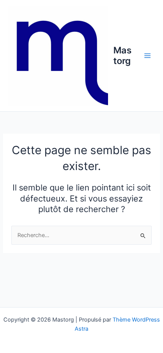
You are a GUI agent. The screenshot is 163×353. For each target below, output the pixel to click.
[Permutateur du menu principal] (147, 56)
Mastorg (122, 55)
